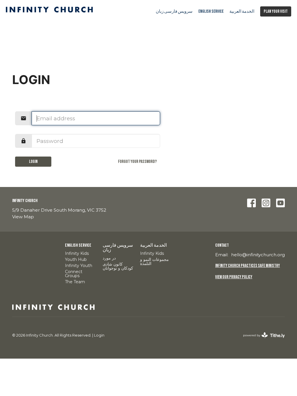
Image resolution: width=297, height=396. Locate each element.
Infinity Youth (78, 265)
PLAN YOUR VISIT (276, 11)
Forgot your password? (137, 161)
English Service (211, 11)
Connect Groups (73, 273)
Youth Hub (76, 259)
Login (33, 161)
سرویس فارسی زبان (174, 11)
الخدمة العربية (241, 11)
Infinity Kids (77, 253)
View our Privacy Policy (233, 277)
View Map (23, 216)
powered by (261, 340)
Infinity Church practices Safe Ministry (247, 265)
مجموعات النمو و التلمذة (154, 261)
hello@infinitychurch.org (258, 254)
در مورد (109, 258)
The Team (75, 281)
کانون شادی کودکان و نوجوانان (118, 266)
